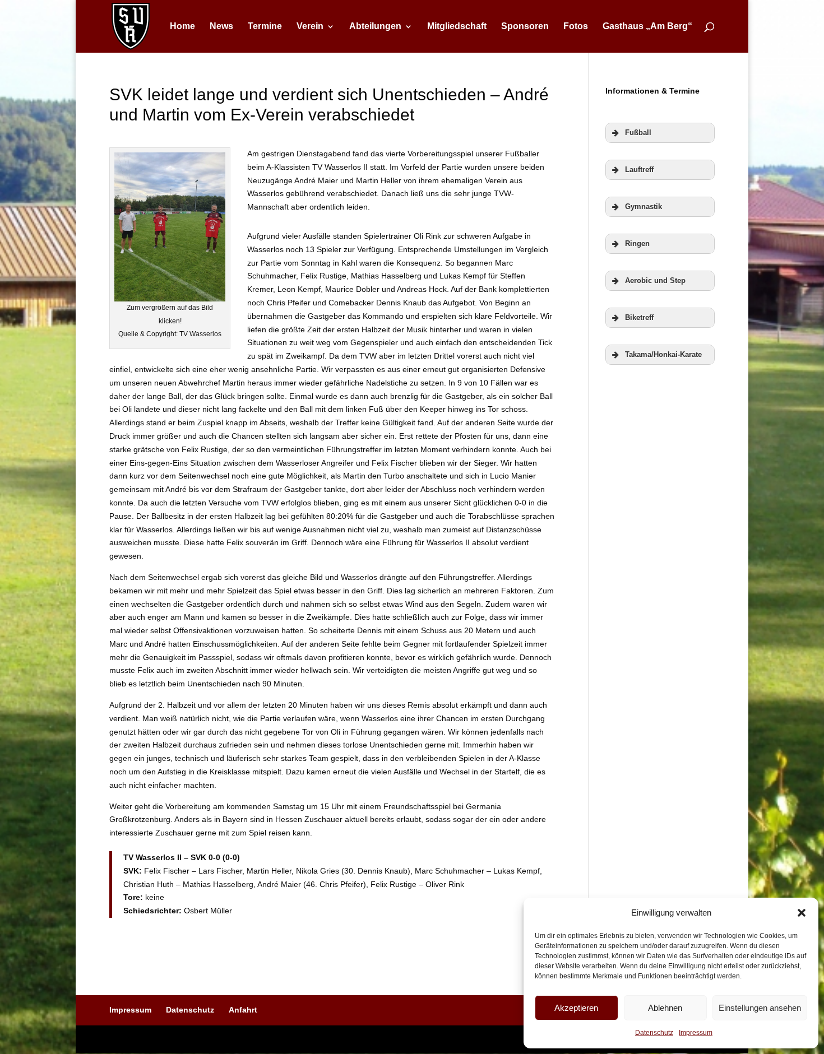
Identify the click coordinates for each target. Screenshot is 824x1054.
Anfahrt (243, 1009)
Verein (310, 26)
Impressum (695, 1033)
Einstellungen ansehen (760, 1008)
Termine (265, 26)
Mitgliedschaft (457, 26)
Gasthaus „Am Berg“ (647, 26)
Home (182, 26)
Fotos (575, 26)
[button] (801, 912)
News (221, 26)
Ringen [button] (637, 244)
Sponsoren (525, 26)
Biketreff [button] (639, 318)
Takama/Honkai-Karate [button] (663, 355)
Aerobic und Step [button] (655, 281)
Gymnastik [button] (643, 207)
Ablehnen (665, 1008)
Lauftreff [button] (639, 170)
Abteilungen (375, 26)
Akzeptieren (576, 1008)
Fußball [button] (638, 133)
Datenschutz (654, 1033)
